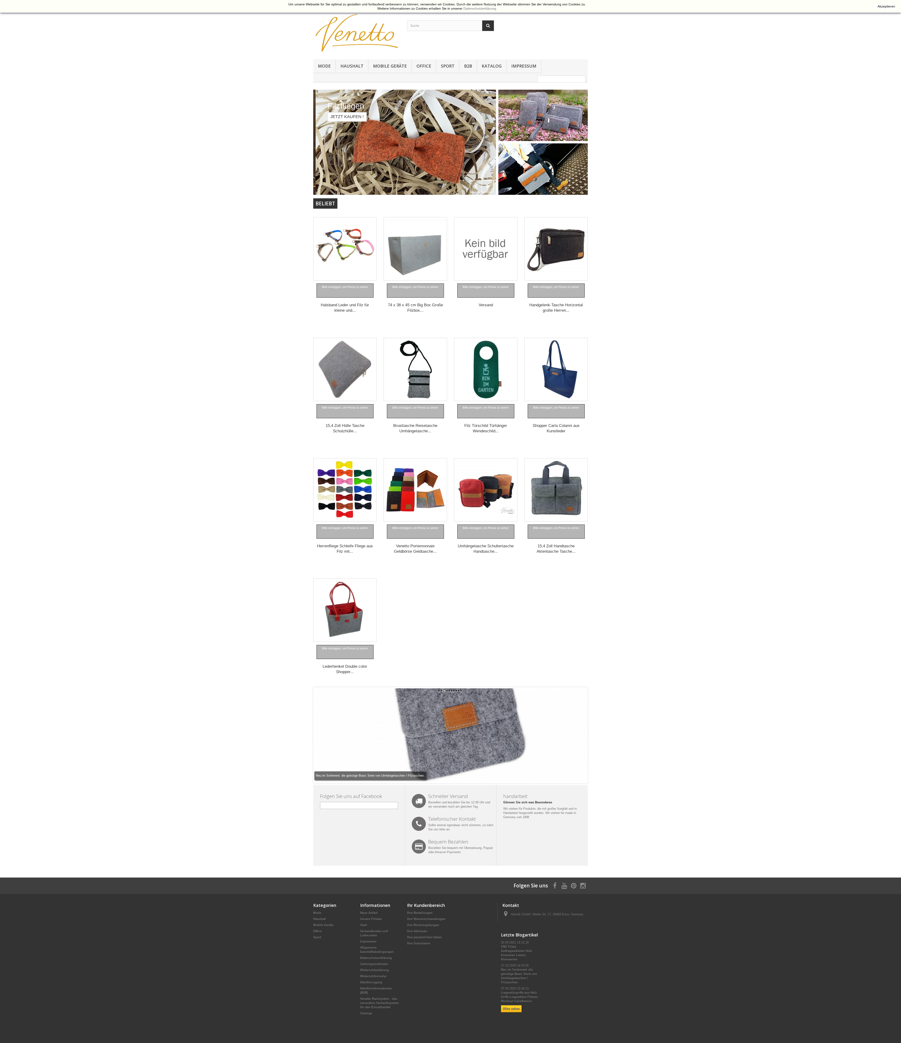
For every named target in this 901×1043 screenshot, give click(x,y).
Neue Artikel (369, 913)
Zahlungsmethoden (374, 964)
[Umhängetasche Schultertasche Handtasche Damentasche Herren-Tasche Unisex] (485, 489)
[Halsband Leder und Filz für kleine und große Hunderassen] (345, 248)
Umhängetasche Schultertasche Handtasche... (486, 549)
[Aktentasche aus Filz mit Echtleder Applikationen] (543, 169)
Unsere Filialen (371, 919)
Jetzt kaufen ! (344, 116)
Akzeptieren (886, 6)
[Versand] (485, 248)
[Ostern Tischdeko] (404, 142)
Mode (324, 66)
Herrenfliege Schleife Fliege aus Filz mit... (345, 549)
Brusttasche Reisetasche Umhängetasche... (415, 428)
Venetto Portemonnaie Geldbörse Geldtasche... (415, 549)
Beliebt (325, 203)
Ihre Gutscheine (418, 943)
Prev (476, 186)
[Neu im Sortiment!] (543, 115)
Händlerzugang (371, 982)
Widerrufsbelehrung (374, 970)
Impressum (523, 66)
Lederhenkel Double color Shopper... (345, 669)
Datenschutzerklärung (376, 958)
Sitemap (366, 1013)
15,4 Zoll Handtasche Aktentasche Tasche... (556, 549)
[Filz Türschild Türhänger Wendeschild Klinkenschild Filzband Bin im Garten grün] (485, 369)
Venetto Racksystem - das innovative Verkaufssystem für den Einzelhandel (379, 1003)
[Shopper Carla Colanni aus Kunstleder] (556, 369)
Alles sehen (511, 1008)
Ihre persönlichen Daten (424, 937)
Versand (486, 305)
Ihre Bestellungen (420, 913)
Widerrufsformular (373, 976)
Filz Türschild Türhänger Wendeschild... (485, 428)
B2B (468, 66)
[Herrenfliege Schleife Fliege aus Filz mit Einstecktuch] (345, 489)
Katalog (492, 66)
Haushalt (351, 66)
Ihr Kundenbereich (426, 905)
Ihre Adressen (417, 931)
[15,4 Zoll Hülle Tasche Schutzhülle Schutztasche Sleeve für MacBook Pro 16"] (345, 369)
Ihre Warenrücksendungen (426, 919)
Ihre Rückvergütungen (423, 925)
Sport (447, 66)
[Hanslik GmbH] (356, 33)
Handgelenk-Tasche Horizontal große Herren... (556, 308)
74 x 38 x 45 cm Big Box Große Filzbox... (415, 308)
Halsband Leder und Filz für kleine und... (345, 308)
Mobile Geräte (390, 66)
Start (363, 925)
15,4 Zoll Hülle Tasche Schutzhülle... (345, 428)
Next (487, 186)
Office (423, 66)
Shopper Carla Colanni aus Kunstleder (556, 428)
